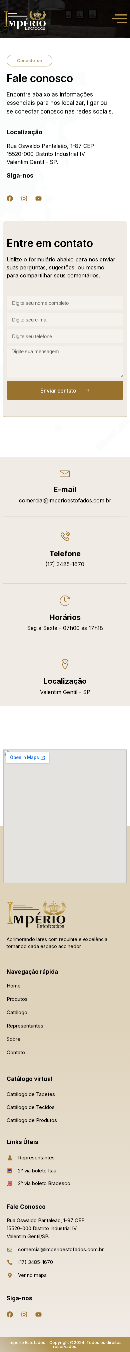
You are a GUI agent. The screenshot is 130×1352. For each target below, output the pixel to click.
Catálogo (17, 1012)
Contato (16, 1052)
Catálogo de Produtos (32, 1120)
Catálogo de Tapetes (31, 1094)
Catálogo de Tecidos (31, 1107)
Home (14, 985)
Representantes (25, 1026)
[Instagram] (24, 198)
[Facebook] (9, 198)
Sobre (13, 1039)
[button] (29, 60)
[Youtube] (38, 198)
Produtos (17, 999)
